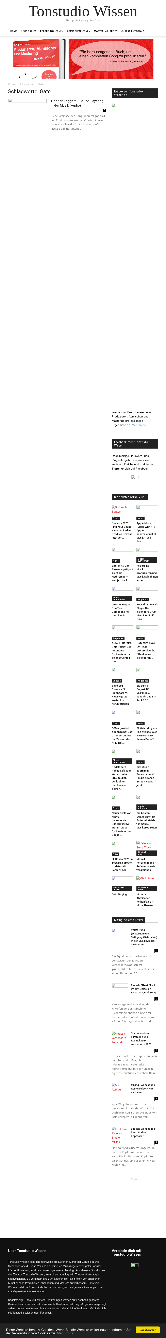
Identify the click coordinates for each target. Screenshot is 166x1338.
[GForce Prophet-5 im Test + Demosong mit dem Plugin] (122, 594)
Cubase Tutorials (132, 31)
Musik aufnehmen (143, 559)
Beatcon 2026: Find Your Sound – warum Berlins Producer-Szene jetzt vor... (122, 530)
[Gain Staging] (122, 883)
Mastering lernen (106, 31)
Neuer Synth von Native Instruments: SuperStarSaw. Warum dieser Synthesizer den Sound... (121, 824)
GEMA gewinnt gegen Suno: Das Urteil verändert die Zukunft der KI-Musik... (122, 735)
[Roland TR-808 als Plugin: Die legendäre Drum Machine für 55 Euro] (147, 594)
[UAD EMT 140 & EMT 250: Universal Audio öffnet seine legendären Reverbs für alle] (147, 632)
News (116, 518)
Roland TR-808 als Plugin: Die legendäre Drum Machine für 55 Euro (147, 612)
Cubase (117, 680)
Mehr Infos (65, 1333)
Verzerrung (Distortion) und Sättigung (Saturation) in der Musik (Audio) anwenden (144, 937)
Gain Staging (119, 894)
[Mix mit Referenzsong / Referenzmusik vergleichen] (147, 848)
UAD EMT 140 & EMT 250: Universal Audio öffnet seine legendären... (145, 650)
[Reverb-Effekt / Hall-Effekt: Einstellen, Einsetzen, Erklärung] (120, 989)
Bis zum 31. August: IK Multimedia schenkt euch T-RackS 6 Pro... (146, 693)
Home (13, 31)
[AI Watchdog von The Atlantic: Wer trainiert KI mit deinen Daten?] (147, 717)
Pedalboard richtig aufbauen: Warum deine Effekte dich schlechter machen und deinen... (122, 777)
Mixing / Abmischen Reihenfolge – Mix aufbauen (143, 1088)
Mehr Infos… (140, 425)
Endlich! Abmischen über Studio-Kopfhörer (143, 1132)
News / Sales (28, 31)
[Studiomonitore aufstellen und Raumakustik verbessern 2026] (120, 1038)
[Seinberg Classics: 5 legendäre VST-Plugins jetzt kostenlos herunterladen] (122, 675)
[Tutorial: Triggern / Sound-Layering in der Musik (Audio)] (27, 112)
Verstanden (147, 1329)
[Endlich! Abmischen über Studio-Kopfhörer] (120, 1135)
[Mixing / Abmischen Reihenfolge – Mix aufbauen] (147, 883)
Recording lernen (51, 31)
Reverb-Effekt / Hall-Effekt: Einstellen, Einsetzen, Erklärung (143, 989)
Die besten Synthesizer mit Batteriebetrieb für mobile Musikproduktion (146, 820)
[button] (153, 31)
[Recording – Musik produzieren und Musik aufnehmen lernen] (147, 555)
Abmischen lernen (78, 31)
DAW (115, 854)
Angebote (143, 599)
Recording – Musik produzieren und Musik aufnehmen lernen (147, 573)
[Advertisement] (135, 1201)
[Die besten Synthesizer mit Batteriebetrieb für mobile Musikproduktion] (147, 802)
